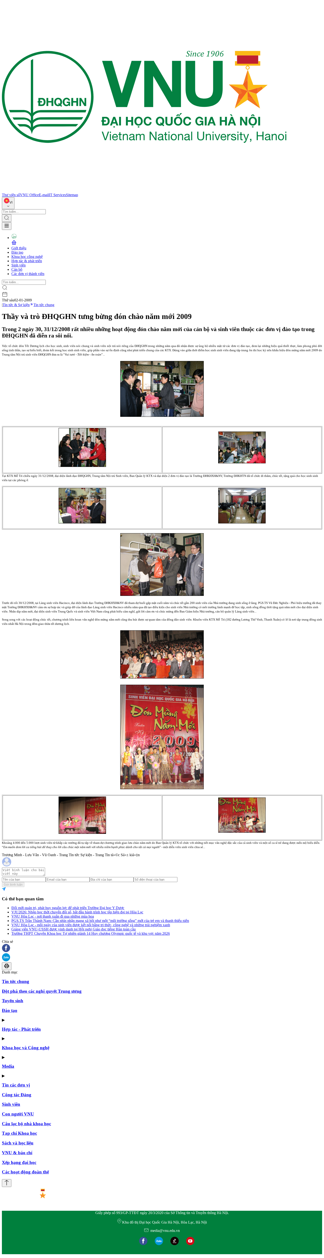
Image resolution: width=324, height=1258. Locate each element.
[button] (162, 948)
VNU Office (29, 195)
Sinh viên (18, 265)
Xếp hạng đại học (19, 1162)
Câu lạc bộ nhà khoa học (26, 1123)
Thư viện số (11, 195)
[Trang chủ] (144, 191)
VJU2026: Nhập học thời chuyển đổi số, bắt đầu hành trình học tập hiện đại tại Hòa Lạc (77, 912)
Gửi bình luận (13, 884)
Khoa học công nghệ (27, 257)
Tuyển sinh (12, 1000)
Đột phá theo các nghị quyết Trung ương (42, 991)
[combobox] (8, 203)
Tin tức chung (43, 305)
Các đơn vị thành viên (27, 274)
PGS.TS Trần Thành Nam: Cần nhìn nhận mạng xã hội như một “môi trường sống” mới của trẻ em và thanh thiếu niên (100, 921)
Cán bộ (16, 269)
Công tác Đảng (16, 1094)
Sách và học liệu (17, 1142)
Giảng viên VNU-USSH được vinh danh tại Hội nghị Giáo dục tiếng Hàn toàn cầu (73, 929)
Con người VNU (18, 1113)
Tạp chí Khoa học (19, 1133)
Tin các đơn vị (16, 1084)
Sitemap (72, 195)
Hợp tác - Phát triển (21, 1029)
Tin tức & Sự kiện (16, 305)
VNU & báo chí (17, 1152)
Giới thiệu (18, 248)
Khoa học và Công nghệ (25, 1047)
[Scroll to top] (6, 1183)
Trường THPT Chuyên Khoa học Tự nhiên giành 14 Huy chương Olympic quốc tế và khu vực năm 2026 (90, 933)
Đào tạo (17, 252)
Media (8, 1066)
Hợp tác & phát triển (26, 261)
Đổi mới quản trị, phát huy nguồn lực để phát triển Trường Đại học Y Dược (67, 908)
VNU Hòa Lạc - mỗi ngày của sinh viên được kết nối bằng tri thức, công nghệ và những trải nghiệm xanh (90, 925)
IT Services (57, 195)
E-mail (44, 195)
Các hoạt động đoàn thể (25, 1171)
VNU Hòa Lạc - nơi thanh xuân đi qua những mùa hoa (52, 916)
